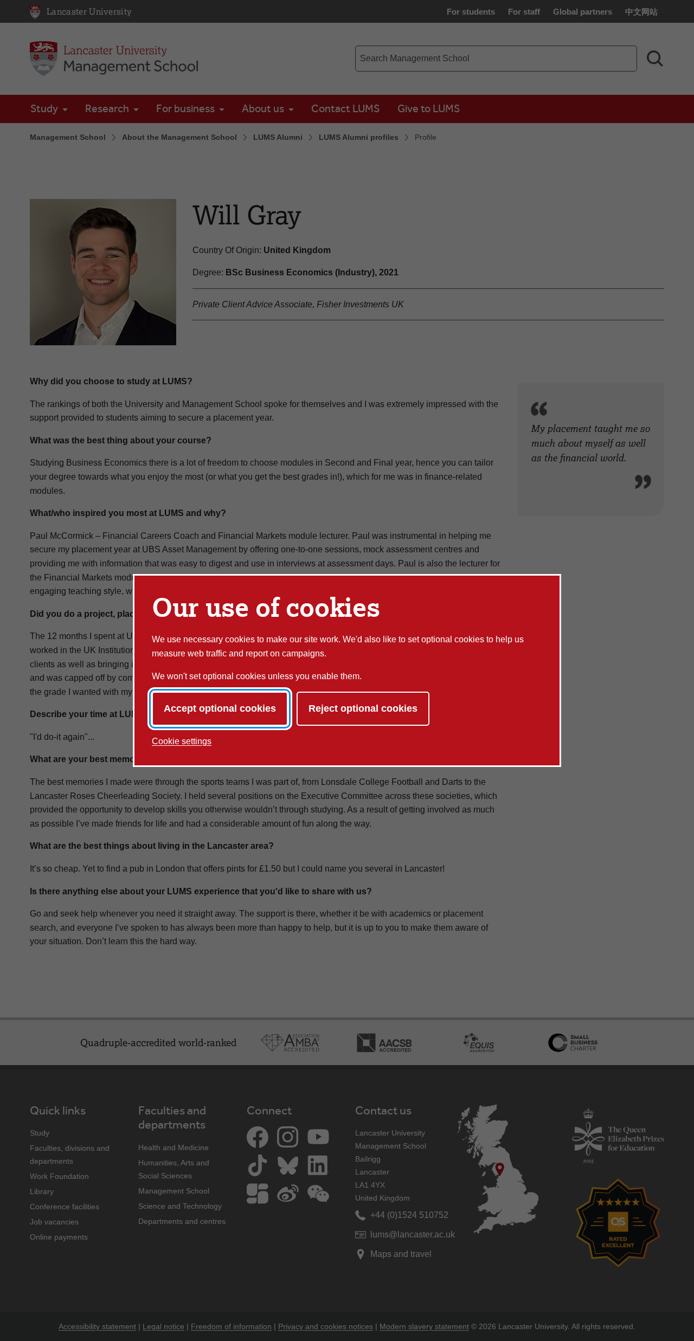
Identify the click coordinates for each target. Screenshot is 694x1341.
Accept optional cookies (220, 708)
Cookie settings (181, 741)
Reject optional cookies (363, 708)
